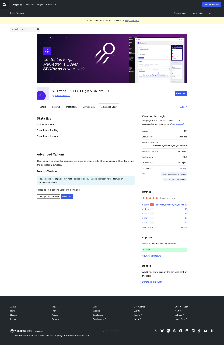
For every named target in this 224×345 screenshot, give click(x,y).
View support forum (151, 256)
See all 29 (183, 168)
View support (177, 124)
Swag (137, 319)
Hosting (13, 315)
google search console (177, 174)
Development (89, 107)
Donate (138, 315)
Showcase (56, 307)
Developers (98, 315)
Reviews (56, 107)
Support (183, 107)
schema (167, 179)
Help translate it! (132, 20)
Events (137, 311)
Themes (55, 311)
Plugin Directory (17, 13)
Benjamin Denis (62, 95)
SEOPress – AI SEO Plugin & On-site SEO (81, 91)
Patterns (55, 319)
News (12, 311)
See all (184, 227)
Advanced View (109, 107)
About (13, 307)
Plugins (55, 315)
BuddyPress (181, 319)
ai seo (164, 174)
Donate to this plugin (152, 281)
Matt (178, 311)
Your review (147, 227)
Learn (95, 307)
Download (181, 93)
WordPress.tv (99, 319)
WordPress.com (183, 307)
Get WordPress (212, 4)
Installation (71, 107)
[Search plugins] (37, 29)
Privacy (13, 319)
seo (173, 179)
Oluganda (39, 331)
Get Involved (139, 307)
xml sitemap (181, 179)
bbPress (179, 315)
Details (43, 107)
